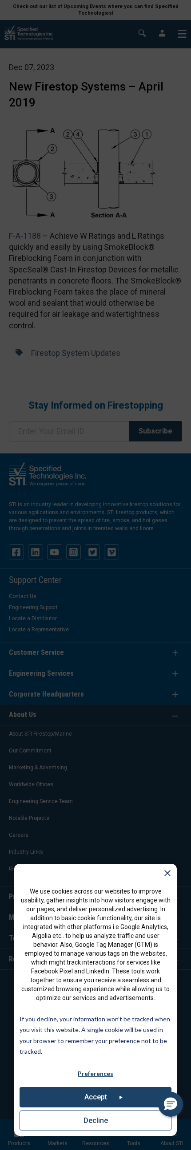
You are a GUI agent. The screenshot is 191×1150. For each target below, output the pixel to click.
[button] (170, 1104)
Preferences (95, 1073)
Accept (95, 1097)
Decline (96, 1120)
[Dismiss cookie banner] (167, 875)
